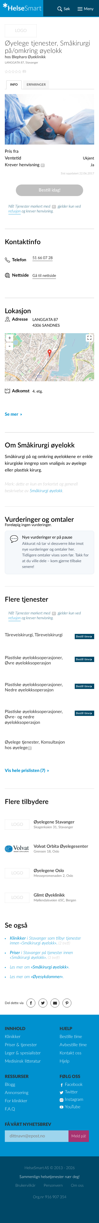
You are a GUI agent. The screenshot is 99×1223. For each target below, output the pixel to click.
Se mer (11, 414)
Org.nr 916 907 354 (49, 1197)
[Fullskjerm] (89, 338)
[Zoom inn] (9, 338)
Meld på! (78, 1136)
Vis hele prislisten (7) (25, 771)
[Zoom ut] (9, 346)
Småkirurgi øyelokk (46, 491)
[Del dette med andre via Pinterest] (66, 1003)
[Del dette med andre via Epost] (54, 1003)
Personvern (53, 1185)
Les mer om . (39, 967)
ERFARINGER (36, 84)
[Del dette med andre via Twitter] (42, 1003)
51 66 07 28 (42, 258)
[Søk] (64, 9)
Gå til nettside (44, 276)
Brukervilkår (25, 1185)
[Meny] (85, 9)
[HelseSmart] (21, 8)
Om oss (77, 1185)
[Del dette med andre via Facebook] (30, 1003)
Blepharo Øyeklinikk (29, 57)
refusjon (14, 211)
